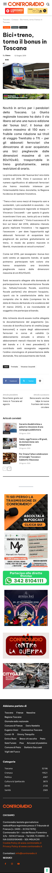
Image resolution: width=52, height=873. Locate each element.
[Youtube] (18, 863)
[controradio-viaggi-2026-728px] (26, 98)
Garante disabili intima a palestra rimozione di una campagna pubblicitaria (31, 427)
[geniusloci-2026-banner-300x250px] (26, 625)
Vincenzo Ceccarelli (28, 367)
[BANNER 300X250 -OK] (26, 567)
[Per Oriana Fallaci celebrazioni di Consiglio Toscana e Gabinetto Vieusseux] (10, 457)
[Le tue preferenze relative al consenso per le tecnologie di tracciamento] (47, 870)
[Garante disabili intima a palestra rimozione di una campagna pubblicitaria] (10, 428)
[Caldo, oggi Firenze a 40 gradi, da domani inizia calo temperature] (10, 443)
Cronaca (15, 27)
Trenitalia (14, 367)
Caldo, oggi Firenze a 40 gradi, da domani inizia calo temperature (33, 442)
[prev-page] (4, 469)
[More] (40, 381)
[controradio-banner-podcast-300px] (26, 529)
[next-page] (9, 469)
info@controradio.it (26, 853)
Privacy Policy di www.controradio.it (22, 846)
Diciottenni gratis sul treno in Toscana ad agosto (13, 401)
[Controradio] (26, 4)
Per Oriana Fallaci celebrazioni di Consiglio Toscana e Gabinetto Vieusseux (33, 457)
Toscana (7, 27)
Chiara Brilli (7, 57)
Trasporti (23, 27)
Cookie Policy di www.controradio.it (22, 843)
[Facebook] (5, 863)
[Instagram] (11, 863)
